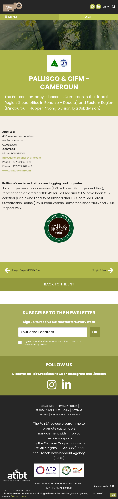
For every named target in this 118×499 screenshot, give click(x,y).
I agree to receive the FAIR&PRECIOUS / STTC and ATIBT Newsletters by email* (53, 343)
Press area (58, 414)
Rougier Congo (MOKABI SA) (26, 270)
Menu (12, 17)
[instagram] (52, 387)
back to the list (59, 284)
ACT (88, 17)
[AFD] (46, 476)
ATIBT (77, 483)
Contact (74, 414)
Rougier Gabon (99, 270)
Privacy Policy (67, 406)
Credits (43, 414)
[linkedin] (66, 387)
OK (113, 494)
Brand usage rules (47, 410)
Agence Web (101, 486)
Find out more (18, 496)
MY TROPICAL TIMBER (59, 488)
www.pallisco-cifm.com (16, 170)
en (104, 6)
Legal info (47, 406)
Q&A (66, 410)
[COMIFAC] (71, 476)
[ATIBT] (17, 480)
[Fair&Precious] (12, 7)
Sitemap (77, 410)
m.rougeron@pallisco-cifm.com (21, 157)
